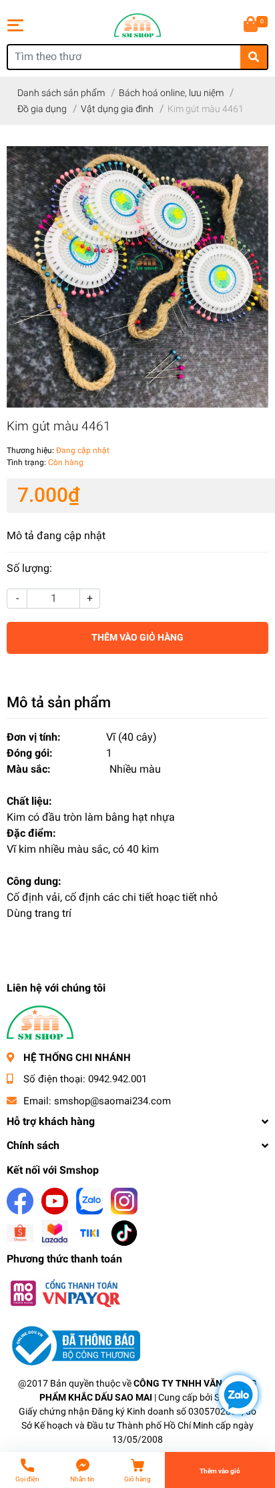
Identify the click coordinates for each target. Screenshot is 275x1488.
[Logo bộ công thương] (73, 1345)
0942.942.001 (117, 1079)
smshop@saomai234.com (112, 1101)
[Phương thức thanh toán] (65, 1292)
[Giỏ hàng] (252, 25)
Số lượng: (29, 568)
